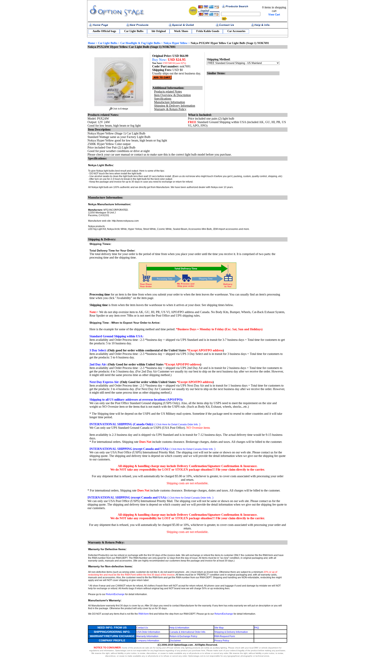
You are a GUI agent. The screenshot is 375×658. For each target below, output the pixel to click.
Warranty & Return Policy (170, 109)
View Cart (274, 14)
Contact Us (142, 627)
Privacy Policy (221, 640)
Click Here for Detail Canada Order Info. (177, 424)
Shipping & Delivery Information (231, 632)
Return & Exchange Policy (183, 636)
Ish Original (159, 31)
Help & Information (179, 627)
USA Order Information (148, 632)
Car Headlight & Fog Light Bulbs (140, 43)
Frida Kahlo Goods (207, 31)
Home (91, 43)
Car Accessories (236, 31)
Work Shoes (181, 31)
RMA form (143, 613)
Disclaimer (175, 640)
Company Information (147, 640)
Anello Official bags (104, 31)
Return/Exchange (115, 594)
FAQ (256, 627)
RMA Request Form (224, 636)
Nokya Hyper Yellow (175, 43)
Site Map (219, 627)
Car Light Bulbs (133, 31)
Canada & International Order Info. (188, 632)
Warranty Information (147, 636)
